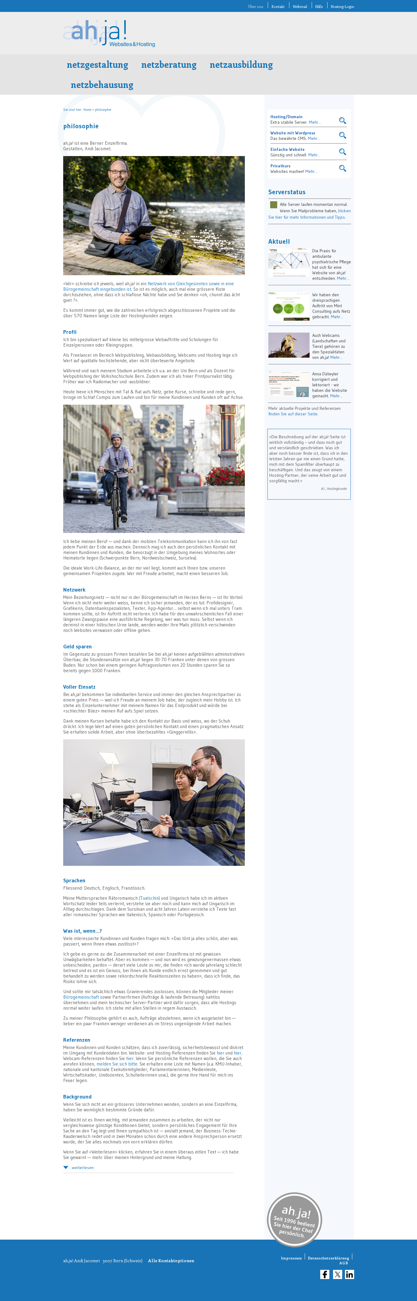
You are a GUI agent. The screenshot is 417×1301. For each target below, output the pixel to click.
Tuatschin (149, 898)
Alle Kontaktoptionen (171, 1260)
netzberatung (169, 64)
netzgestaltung (97, 64)
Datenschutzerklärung (328, 1257)
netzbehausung (102, 84)
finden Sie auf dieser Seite (292, 414)
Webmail (300, 6)
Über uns (255, 6)
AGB (343, 1262)
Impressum (291, 1257)
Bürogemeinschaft (81, 997)
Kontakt (278, 6)
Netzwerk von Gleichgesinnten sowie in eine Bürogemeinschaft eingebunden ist (148, 286)
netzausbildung (241, 64)
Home (87, 110)
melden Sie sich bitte (116, 1064)
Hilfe (319, 6)
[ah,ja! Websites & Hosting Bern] (109, 45)
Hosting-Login (342, 6)
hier (220, 1053)
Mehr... (315, 122)
